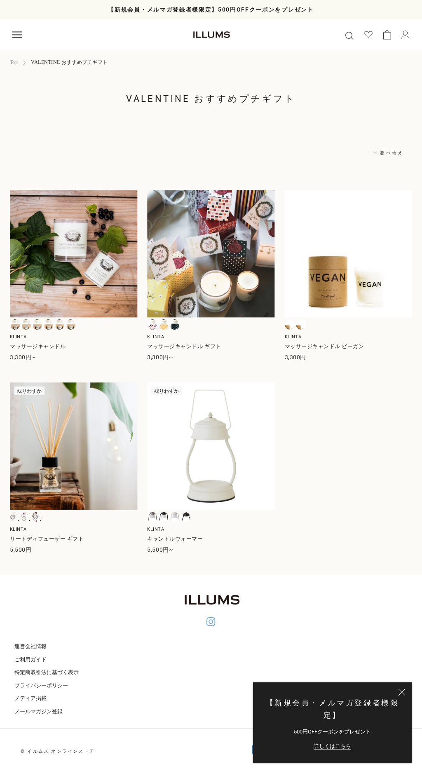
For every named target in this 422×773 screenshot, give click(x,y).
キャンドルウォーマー (175, 539)
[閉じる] (402, 692)
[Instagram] (211, 622)
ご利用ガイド (30, 659)
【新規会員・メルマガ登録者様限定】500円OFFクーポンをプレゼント (211, 9)
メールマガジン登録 (38, 711)
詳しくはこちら (332, 746)
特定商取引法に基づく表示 (46, 672)
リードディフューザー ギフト (47, 539)
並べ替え (390, 153)
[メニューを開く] (17, 34)
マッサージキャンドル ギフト (184, 346)
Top (14, 62)
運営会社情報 (30, 646)
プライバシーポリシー (41, 685)
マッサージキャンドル (38, 346)
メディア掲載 (30, 698)
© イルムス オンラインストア (58, 751)
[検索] (349, 34)
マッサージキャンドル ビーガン (324, 346)
